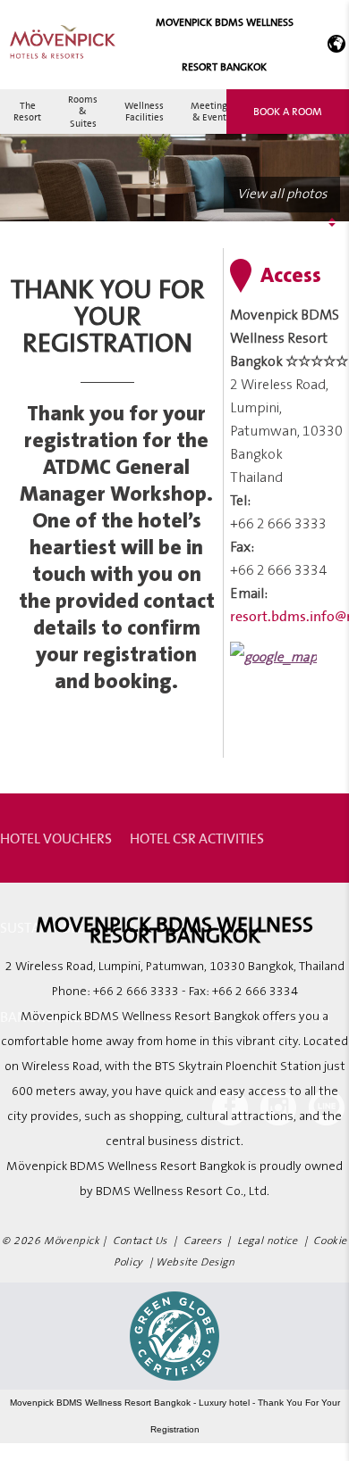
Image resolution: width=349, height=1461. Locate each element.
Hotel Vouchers (56, 838)
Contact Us (140, 1241)
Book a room (287, 111)
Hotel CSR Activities (197, 838)
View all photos (282, 194)
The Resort (27, 111)
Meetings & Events (211, 111)
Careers (202, 1241)
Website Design (195, 1262)
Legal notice (267, 1241)
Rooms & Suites (83, 110)
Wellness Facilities (144, 111)
